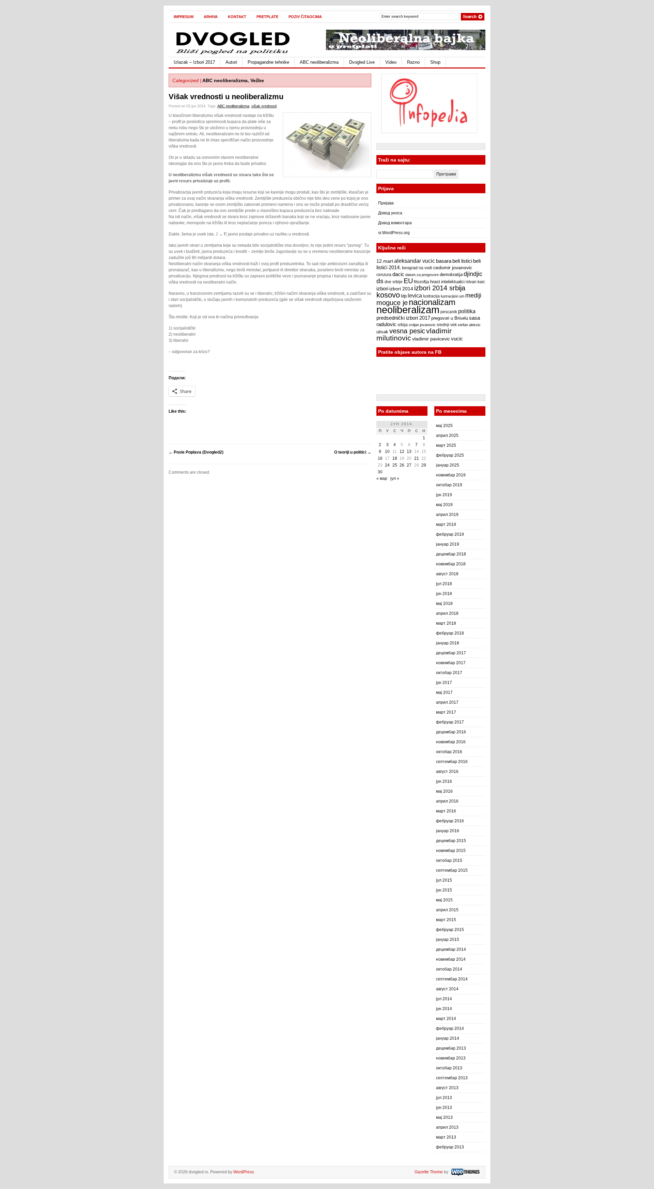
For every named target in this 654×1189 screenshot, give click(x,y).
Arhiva (211, 17)
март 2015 (446, 919)
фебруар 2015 (450, 929)
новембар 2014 (451, 959)
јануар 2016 (447, 830)
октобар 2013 (449, 1068)
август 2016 (447, 771)
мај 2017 (444, 692)
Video (390, 62)
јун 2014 (444, 1008)
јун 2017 (444, 682)
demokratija (451, 274)
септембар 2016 (452, 761)
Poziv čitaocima (305, 17)
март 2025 (446, 445)
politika (467, 311)
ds (380, 281)
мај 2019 (444, 504)
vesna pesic (407, 331)
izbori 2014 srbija (439, 288)
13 (409, 451)
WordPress (243, 1172)
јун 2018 (444, 593)
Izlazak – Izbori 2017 (194, 62)
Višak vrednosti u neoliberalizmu (226, 96)
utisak (382, 332)
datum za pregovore (422, 275)
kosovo (388, 295)
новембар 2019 (451, 475)
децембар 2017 (451, 653)
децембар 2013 (451, 1048)
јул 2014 (444, 998)
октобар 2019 (449, 485)
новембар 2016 (451, 742)
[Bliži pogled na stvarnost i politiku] (233, 53)
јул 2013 (444, 1097)
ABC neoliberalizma (319, 62)
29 (423, 465)
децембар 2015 (451, 840)
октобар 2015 (449, 860)
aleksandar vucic (414, 261)
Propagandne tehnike (268, 62)
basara (443, 261)
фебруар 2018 (450, 633)
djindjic (473, 274)
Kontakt (237, 17)
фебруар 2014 (450, 1028)
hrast (435, 281)
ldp (404, 296)
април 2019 (447, 514)
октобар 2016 (449, 751)
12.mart (384, 261)
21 (416, 458)
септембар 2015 (452, 870)
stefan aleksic (469, 325)
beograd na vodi (417, 268)
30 (380, 472)
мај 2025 (444, 425)
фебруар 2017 (450, 722)
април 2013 (447, 1127)
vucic (457, 338)
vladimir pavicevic (431, 338)
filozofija (421, 282)
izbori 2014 (401, 288)
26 (402, 465)
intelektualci (453, 281)
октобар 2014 (449, 969)
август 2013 (447, 1087)
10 (387, 451)
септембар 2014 (452, 979)
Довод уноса (390, 213)
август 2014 (447, 989)
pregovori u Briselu (449, 318)
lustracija (431, 296)
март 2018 (446, 623)
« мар (381, 478)
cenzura (383, 275)
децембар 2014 (451, 949)
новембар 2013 (451, 1058)
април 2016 (447, 801)
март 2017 (446, 712)
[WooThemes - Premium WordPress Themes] (464, 1172)
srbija (403, 325)
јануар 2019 (447, 544)
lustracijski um (452, 296)
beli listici (462, 261)
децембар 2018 (451, 554)
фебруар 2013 (450, 1147)
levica (415, 295)
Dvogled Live (362, 62)
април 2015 (447, 910)
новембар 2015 (451, 850)
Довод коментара (395, 222)
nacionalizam (432, 302)
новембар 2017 (451, 662)
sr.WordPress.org (394, 232)
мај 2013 (444, 1117)
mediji (473, 295)
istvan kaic (475, 282)
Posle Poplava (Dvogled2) (196, 452)
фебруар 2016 (450, 821)
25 (394, 465)
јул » (394, 478)
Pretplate (267, 17)
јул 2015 (444, 880)
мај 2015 (444, 900)
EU (408, 281)
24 (387, 465)
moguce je (392, 302)
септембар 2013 (452, 1078)
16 (380, 458)
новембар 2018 (451, 564)
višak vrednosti (264, 106)
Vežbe (257, 80)
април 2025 (447, 435)
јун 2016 (444, 781)
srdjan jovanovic (422, 325)
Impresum (183, 17)
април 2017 (447, 702)
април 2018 (447, 613)
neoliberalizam (407, 309)
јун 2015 (444, 890)
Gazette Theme (429, 1172)
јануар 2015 (447, 939)
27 (409, 465)
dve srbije (394, 282)
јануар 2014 (447, 1038)
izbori (382, 288)
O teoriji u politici (352, 452)
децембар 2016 (451, 732)
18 (394, 458)
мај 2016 (444, 791)
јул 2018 (444, 583)
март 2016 (446, 811)
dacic (398, 274)
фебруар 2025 (450, 455)
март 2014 (446, 1018)
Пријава (386, 203)
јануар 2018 (447, 643)
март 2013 (446, 1137)
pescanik (448, 312)
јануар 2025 (447, 465)
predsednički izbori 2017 (403, 318)
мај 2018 (444, 603)
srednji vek (447, 325)
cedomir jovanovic (452, 267)
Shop (435, 62)
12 (402, 451)
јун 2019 (444, 494)
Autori (231, 62)
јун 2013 (444, 1107)
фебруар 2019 (450, 534)
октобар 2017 (449, 672)
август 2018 (447, 573)
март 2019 (446, 524)
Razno (413, 62)
